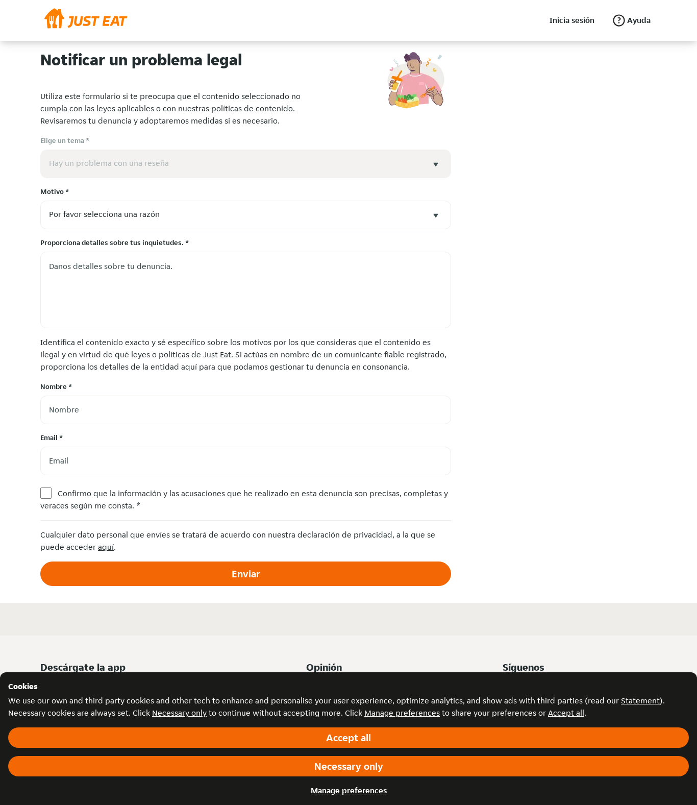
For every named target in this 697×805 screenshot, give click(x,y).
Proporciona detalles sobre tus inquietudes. (114, 242)
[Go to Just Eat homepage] (86, 20)
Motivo (54, 191)
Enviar (246, 573)
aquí (106, 547)
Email (51, 437)
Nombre (56, 386)
